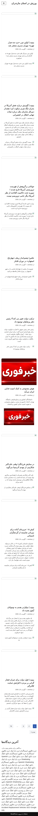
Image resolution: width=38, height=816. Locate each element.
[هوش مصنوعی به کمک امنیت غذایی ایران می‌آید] (19, 371)
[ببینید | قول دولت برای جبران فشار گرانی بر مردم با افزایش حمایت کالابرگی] (19, 663)
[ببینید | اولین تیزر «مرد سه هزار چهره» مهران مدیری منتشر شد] (19, 25)
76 (11, 726)
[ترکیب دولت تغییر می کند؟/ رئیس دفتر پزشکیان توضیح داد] (19, 302)
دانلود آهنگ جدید (26, 756)
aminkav (30, 49)
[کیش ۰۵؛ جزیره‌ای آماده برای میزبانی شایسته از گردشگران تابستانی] (19, 512)
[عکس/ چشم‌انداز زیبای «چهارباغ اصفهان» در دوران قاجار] (19, 241)
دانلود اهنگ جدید (14, 756)
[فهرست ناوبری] (3, 3)
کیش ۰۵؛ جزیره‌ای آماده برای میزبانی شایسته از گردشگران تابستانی (22, 532)
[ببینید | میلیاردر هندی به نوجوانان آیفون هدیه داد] (19, 590)
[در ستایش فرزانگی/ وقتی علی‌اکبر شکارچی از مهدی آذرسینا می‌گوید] (19, 447)
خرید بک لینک (15, 751)
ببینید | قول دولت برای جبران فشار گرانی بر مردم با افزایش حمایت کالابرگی (19, 683)
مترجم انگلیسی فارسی (9, 779)
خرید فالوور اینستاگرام (28, 751)
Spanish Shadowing (26, 762)
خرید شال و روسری (25, 790)
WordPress (14, 814)
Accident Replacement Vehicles (13, 807)
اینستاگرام (23, 776)
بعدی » (33, 732)
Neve (25, 814)
